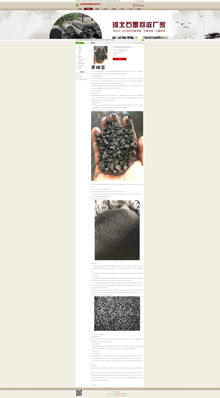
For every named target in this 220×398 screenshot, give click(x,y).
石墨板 (79, 45)
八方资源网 (114, 395)
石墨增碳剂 (80, 49)
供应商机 (88, 8)
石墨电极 (79, 52)
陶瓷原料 (126, 50)
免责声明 (117, 395)
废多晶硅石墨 (80, 61)
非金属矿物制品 (121, 50)
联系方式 (139, 8)
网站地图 (123, 395)
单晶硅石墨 (80, 56)
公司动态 (114, 8)
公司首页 (80, 8)
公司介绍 (105, 8)
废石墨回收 (80, 47)
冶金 (117, 50)
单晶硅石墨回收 (81, 59)
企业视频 (97, 8)
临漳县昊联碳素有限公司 (118, 393)
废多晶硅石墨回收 (81, 63)
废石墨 (79, 54)
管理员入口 (120, 395)
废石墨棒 (79, 68)
